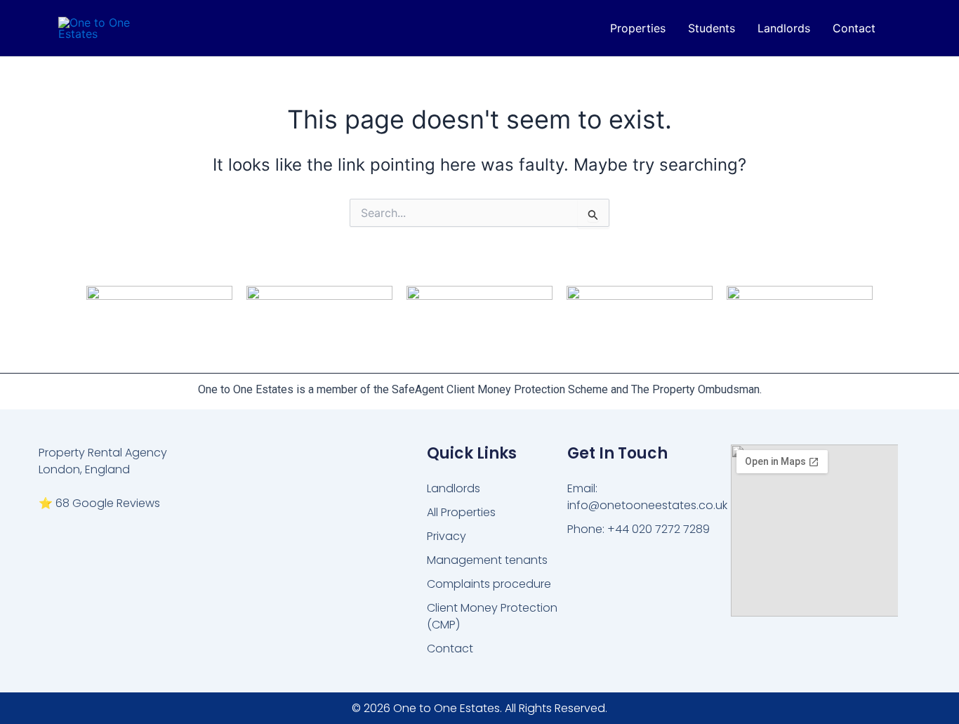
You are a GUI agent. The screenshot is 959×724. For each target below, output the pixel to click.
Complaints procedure (489, 584)
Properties (638, 28)
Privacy (446, 536)
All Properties (461, 512)
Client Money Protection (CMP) (492, 616)
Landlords (784, 28)
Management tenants (487, 560)
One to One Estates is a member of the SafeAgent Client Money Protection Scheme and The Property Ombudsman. (480, 389)
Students (711, 28)
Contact (854, 28)
